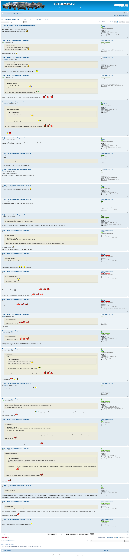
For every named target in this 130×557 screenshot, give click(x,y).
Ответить (3, 21)
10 (127, 21)
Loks (4, 486)
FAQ (115, 15)
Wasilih (4, 216)
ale (3, 42)
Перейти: (87, 541)
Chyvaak (4, 27)
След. (126, 534)
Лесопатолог (5, 59)
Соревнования (19, 13)
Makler (4, 316)
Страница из (109, 21)
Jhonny (4, 155)
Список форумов (7, 13)
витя (4, 332)
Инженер (5, 254)
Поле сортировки (62, 534)
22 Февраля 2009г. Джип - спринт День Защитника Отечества (26, 19)
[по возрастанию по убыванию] (86, 534)
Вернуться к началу (127, 37)
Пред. (3, 534)
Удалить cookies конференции (102, 550)
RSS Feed (111, 550)
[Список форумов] (24, 9)
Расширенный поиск (123, 6)
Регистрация (121, 15)
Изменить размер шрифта (126, 13)
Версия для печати (124, 13)
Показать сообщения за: (41, 534)
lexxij (4, 350)
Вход (127, 15)
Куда (14, 13)
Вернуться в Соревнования (8, 540)
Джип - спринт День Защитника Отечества (19, 25)
